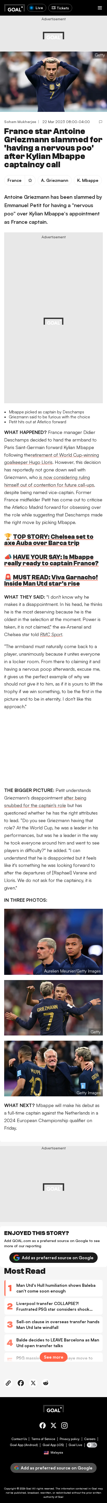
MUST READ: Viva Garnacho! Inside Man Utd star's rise (51, 580)
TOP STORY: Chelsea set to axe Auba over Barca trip (48, 540)
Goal (28, 1488)
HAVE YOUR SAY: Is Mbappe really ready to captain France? (51, 560)
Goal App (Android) (24, 1445)
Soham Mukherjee (20, 121)
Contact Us (19, 1439)
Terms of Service (43, 1439)
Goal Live (75, 1445)
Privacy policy (69, 1439)
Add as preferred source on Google (57, 1257)
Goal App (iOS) (53, 1445)
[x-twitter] (53, 1426)
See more (53, 1357)
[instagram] (64, 1426)
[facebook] (42, 1426)
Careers (89, 1439)
